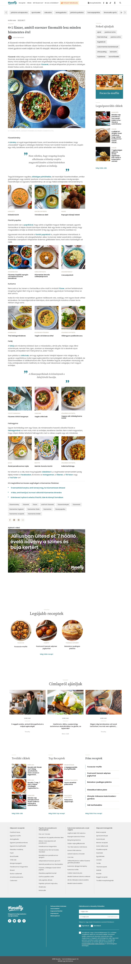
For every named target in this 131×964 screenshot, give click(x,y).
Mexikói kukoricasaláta (75, 883)
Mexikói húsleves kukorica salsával (79, 876)
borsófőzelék (114, 57)
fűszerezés (76, 504)
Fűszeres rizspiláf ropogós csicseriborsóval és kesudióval (18, 276)
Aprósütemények (102, 836)
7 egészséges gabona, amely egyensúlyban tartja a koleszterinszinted (117, 155)
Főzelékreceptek (101, 849)
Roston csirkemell (16, 874)
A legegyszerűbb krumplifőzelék (70, 768)
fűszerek (45, 64)
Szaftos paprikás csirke (46, 877)
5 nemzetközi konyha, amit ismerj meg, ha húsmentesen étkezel (38, 488)
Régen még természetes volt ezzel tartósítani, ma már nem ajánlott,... (103, 725)
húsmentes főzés (34, 509)
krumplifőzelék (69, 765)
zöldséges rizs (13, 272)
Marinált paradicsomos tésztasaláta (51, 864)
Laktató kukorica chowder (76, 854)
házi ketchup (102, 37)
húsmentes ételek (34, 514)
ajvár (99, 32)
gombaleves (12, 332)
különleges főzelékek (42, 332)
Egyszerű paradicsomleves (19, 843)
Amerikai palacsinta (16, 877)
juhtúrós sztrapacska (19, 12)
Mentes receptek (102, 843)
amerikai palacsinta (71, 780)
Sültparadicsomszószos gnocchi (49, 861)
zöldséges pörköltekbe (41, 177)
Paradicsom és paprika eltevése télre (51, 837)
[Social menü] (107, 3)
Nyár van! (12, 20)
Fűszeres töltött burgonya (18, 416)
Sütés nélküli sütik (102, 846)
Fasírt (12, 853)
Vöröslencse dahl (41, 215)
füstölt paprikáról (42, 234)
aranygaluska (61, 12)
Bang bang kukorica (74, 840)
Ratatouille (42, 890)
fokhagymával (14, 430)
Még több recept (46, 654)
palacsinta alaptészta (68, 796)
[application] (46, 551)
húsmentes (47, 509)
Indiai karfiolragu (68, 466)
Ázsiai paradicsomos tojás (18, 466)
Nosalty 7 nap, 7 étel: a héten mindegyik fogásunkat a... (34, 785)
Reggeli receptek (102, 877)
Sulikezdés (115, 112)
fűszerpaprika (60, 509)
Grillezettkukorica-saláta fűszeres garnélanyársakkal (79, 862)
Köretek (98, 874)
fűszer (61, 288)
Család (114, 129)
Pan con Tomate (44, 834)
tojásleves (101, 57)
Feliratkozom (113, 917)
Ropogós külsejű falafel (70, 215)
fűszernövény (14, 504)
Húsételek (99, 853)
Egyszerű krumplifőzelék (18, 846)
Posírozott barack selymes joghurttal (46, 647)
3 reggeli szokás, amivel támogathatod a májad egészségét (27, 725)
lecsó (10, 463)
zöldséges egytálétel (68, 332)
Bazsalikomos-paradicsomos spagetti (48, 856)
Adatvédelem (55, 909)
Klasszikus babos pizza (97, 790)
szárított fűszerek (47, 504)
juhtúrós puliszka (77, 12)
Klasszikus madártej (16, 849)
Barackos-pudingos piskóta (72, 647)
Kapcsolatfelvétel (56, 911)
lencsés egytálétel (41, 211)
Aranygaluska (14, 839)
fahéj (11, 346)
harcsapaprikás (94, 12)
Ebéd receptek (101, 832)
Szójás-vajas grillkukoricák (76, 843)
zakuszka (48, 12)
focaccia (21, 643)
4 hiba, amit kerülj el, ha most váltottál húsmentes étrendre (36, 492)
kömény (12, 142)
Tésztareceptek (101, 867)
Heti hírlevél (97, 925)
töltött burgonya (14, 413)
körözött (11, 211)
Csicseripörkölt (67, 275)
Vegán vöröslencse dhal (44, 336)
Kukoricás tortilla (73, 870)
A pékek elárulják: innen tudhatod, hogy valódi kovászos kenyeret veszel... (117, 137)
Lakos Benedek (18, 37)
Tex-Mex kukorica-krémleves (77, 847)
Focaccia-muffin (20, 647)
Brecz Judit (65, 734)
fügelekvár (101, 42)
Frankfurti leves (15, 832)
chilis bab (25, 355)
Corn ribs (70, 857)
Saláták (98, 870)
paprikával (28, 225)
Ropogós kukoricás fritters (76, 837)
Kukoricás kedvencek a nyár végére (78, 829)
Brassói (12, 870)
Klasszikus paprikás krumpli (47, 873)
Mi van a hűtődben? (51, 3)
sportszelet (36, 12)
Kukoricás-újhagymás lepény (77, 866)
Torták (98, 863)
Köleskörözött (13, 215)
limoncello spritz (110, 12)
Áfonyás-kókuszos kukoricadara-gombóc (102, 797)
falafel (63, 211)
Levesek (99, 860)
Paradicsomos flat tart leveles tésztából (49, 851)
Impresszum (54, 913)
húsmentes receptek (16, 514)
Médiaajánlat (55, 916)
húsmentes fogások (16, 509)
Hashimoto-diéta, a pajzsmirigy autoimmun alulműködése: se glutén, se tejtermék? (65, 726)
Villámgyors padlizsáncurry (71, 336)
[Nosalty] (12, 2)
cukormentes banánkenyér (107, 47)
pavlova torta (110, 32)
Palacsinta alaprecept (68, 801)
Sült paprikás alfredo (45, 880)
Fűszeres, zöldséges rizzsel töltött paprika (50, 869)
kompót (46, 643)
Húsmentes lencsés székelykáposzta (42, 275)
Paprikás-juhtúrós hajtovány (48, 883)
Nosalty (27, 732)
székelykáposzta (40, 272)
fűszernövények (63, 504)
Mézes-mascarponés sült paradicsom (47, 842)
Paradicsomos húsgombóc (19, 867)
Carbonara (13, 880)
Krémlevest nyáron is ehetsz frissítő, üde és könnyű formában (37, 497)
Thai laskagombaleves (17, 336)
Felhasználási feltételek (58, 906)
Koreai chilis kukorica (74, 850)
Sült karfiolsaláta (94, 805)
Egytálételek (100, 856)
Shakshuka (42, 887)
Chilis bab (13, 860)
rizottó (37, 463)
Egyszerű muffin (15, 836)
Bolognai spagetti (16, 863)
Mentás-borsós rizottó (43, 466)
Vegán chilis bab (41, 416)
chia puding (101, 52)
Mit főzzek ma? (38, 3)
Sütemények (100, 839)
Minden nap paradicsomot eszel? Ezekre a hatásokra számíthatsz (116, 119)
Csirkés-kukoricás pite (75, 873)
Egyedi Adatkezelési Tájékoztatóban (93, 944)
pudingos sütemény (72, 643)
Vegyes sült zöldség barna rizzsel (71, 417)
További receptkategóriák (105, 880)
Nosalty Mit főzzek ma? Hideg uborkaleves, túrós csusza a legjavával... (35, 771)
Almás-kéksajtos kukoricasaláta (78, 880)
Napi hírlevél (85, 925)
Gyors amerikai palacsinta (70, 783)
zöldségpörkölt (66, 272)
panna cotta (116, 37)
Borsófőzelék (14, 856)
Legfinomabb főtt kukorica (76, 833)
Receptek (22, 3)
